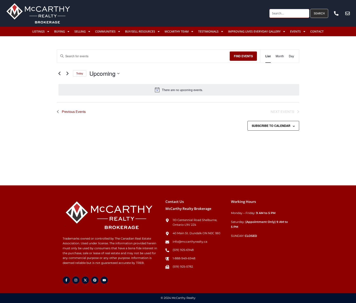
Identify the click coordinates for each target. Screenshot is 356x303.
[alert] (179, 90)
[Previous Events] (59, 73)
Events (295, 31)
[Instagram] (76, 280)
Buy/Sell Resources (140, 31)
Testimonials (208, 31)
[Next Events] (67, 73)
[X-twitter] (85, 280)
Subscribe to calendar (271, 126)
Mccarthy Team (177, 31)
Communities (105, 31)
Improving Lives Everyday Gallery (254, 31)
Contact (317, 31)
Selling (80, 31)
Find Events (243, 56)
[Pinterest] (94, 280)
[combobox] (289, 13)
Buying (59, 31)
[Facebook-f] (66, 280)
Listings (38, 31)
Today (79, 73)
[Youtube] (104, 280)
